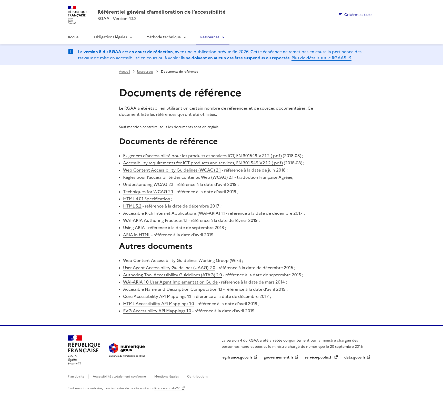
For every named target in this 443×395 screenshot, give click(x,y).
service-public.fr (319, 357)
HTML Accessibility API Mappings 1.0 (158, 303)
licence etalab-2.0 (167, 388)
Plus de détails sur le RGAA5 (318, 58)
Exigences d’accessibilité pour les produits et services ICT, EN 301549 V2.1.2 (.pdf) (202, 156)
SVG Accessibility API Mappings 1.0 (157, 311)
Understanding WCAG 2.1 (148, 184)
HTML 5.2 (132, 206)
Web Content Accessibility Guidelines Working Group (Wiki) (182, 260)
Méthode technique (163, 37)
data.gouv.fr (355, 357)
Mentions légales (166, 376)
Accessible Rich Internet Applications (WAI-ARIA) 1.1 (174, 213)
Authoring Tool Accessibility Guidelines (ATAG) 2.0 (172, 275)
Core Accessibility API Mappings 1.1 (157, 296)
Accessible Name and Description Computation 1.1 (172, 289)
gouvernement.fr (279, 357)
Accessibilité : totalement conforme (119, 376)
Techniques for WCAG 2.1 (148, 192)
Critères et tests (358, 14)
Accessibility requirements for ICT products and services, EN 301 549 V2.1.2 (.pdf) (203, 163)
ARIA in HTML (136, 235)
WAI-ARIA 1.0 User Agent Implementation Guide (170, 282)
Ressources (209, 37)
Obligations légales (110, 37)
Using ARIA (134, 227)
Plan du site (76, 376)
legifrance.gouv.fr (237, 357)
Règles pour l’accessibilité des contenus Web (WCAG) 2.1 (178, 177)
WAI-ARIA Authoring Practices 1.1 (155, 220)
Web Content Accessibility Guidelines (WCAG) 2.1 (172, 170)
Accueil (74, 37)
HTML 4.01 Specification (146, 199)
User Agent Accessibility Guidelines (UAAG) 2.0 (169, 268)
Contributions (197, 376)
